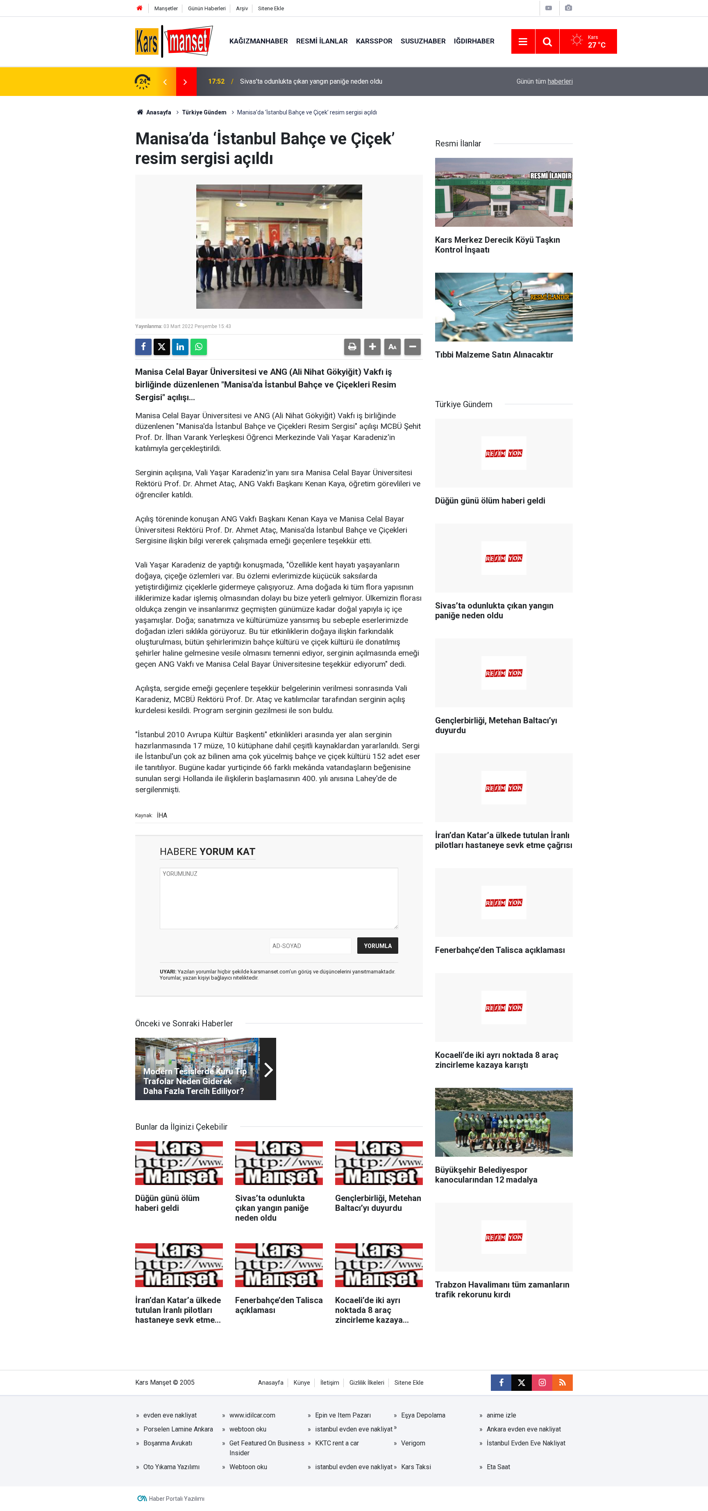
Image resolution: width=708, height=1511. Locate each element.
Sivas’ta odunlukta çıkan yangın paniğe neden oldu (311, 81)
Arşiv (242, 8)
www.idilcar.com (252, 1415)
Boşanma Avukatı (167, 1443)
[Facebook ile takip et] (501, 1382)
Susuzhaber (423, 41)
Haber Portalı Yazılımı (176, 1498)
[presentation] (164, 82)
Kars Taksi (416, 1467)
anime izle (501, 1415)
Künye (302, 1382)
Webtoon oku (248, 1467)
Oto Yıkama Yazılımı (171, 1467)
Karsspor (374, 41)
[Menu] (523, 42)
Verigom (413, 1443)
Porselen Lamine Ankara (178, 1429)
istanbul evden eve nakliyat (354, 1429)
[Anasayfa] (139, 8)
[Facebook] (143, 347)
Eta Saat (498, 1467)
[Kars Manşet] (174, 41)
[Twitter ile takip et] (521, 1382)
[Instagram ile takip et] (542, 1382)
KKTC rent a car (337, 1443)
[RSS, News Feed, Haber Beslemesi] (562, 1382)
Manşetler (166, 8)
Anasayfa (158, 112)
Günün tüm (545, 81)
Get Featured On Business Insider (266, 1448)
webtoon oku (247, 1429)
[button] (372, 347)
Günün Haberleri (207, 8)
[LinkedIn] (180, 347)
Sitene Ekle (271, 8)
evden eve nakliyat (170, 1415)
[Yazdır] (352, 347)
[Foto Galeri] (568, 8)
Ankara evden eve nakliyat (524, 1429)
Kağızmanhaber (258, 41)
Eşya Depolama (423, 1415)
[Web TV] (548, 8)
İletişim (329, 1382)
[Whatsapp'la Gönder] (199, 347)
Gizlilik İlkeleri (366, 1382)
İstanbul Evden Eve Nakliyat (526, 1443)
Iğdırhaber (474, 41)
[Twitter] (162, 347)
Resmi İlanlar (322, 41)
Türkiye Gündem (204, 112)
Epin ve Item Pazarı (343, 1415)
